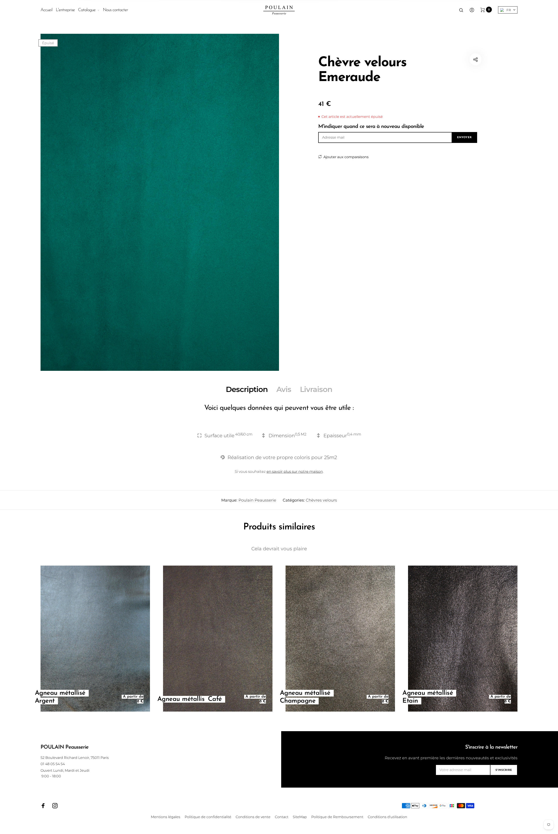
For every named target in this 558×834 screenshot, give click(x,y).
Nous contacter (115, 10)
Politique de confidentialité (208, 817)
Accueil (47, 10)
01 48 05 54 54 (53, 764)
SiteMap (300, 817)
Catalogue (86, 10)
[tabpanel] (160, 202)
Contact (281, 817)
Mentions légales (165, 817)
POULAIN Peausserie (64, 747)
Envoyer (464, 137)
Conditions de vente (253, 817)
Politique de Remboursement (337, 817)
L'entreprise (65, 10)
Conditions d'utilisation (387, 817)
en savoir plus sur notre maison (295, 471)
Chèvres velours (321, 500)
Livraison (316, 389)
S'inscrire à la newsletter (491, 747)
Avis (283, 389)
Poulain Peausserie (257, 500)
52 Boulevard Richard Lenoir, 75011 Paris (75, 758)
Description (247, 389)
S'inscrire (503, 770)
